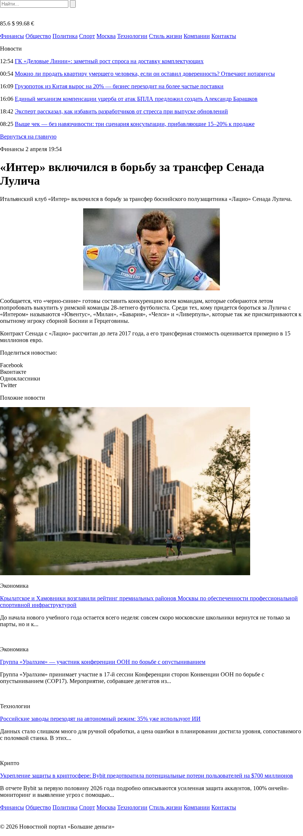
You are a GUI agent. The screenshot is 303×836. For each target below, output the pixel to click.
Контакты (223, 36)
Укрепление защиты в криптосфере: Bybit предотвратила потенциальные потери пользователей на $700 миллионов (146, 775)
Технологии (132, 36)
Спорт (87, 36)
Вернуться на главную (28, 136)
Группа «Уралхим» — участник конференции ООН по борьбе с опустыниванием (102, 662)
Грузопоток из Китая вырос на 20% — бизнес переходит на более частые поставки (119, 86)
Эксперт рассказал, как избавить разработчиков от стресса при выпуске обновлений (121, 111)
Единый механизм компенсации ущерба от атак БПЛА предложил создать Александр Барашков (136, 99)
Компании (197, 36)
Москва (106, 36)
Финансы (12, 36)
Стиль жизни (165, 36)
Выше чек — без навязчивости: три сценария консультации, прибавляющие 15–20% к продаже (135, 124)
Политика (65, 36)
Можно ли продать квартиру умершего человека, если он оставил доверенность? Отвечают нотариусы (145, 74)
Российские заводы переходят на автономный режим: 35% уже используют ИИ (100, 719)
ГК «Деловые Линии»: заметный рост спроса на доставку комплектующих (109, 61)
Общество (38, 36)
